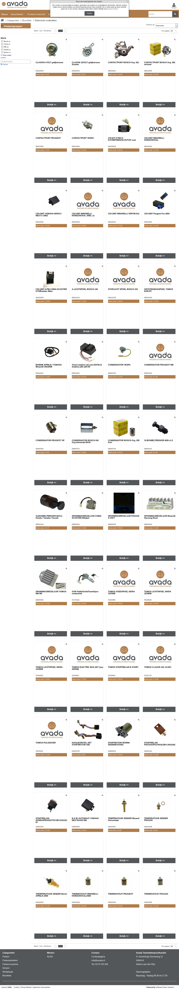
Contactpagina (98, 956)
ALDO (50, 956)
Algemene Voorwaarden (41, 987)
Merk (3, 38)
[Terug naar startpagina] (14, 5)
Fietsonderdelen (10, 960)
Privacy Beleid (26, 987)
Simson (6, 968)
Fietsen (5, 956)
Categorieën (13, 20)
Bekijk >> (51, 104)
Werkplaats (7, 972)
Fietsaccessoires (10, 964)
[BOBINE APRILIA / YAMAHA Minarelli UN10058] (52, 352)
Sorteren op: (150, 25)
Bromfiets (26, 20)
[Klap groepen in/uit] (2, 25)
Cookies (17, 987)
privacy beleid (113, 9)
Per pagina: (166, 31)
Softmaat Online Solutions (165, 987)
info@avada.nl (98, 960)
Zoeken (3, 58)
